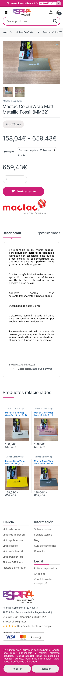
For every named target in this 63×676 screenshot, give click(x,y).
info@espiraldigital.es (14, 621)
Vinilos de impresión (14, 534)
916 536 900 (10, 616)
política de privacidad (25, 661)
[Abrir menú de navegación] (6, 12)
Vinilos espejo (10, 545)
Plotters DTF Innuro (13, 562)
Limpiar (22, 155)
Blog (36, 540)
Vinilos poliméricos (13, 540)
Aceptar (17, 668)
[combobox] (26, 21)
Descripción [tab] (12, 233)
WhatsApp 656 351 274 (33, 616)
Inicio (5, 32)
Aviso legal (40, 573)
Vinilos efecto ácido (13, 551)
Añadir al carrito (26, 191)
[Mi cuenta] (51, 12)
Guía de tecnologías (45, 545)
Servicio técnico (43, 534)
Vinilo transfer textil (13, 556)
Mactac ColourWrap (12, 101)
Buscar (55, 21)
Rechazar (45, 668)
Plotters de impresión (14, 567)
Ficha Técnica (13, 124)
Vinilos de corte (11, 529)
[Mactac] (24, 207)
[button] (57, 45)
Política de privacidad (46, 568)
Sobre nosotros (42, 529)
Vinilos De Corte (24, 32)
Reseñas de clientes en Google (27, 626)
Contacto (39, 551)
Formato (9, 151)
